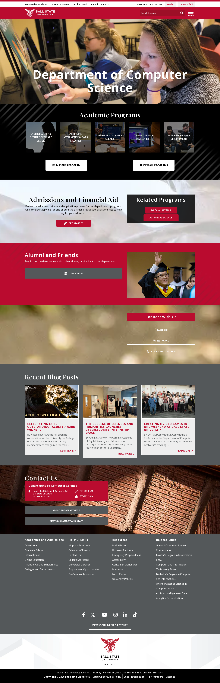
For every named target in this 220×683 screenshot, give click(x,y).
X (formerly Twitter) (163, 351)
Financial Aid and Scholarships (41, 564)
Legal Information (134, 676)
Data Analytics (161, 210)
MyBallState (119, 545)
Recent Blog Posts (52, 377)
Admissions (31, 545)
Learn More (76, 273)
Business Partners (122, 550)
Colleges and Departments (40, 569)
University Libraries (80, 564)
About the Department (66, 510)
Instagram (163, 340)
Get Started (75, 223)
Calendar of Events (79, 550)
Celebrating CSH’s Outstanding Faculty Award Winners (51, 427)
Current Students (60, 4)
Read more (67, 450)
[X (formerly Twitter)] (92, 615)
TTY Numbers (155, 676)
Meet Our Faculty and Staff (66, 521)
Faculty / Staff (79, 4)
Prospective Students (36, 4)
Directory (142, 4)
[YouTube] (104, 615)
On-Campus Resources (81, 574)
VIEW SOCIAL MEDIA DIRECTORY (110, 625)
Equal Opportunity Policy (106, 676)
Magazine (117, 569)
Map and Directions (80, 545)
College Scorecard (79, 559)
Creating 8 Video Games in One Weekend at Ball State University (166, 427)
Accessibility (119, 559)
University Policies (122, 579)
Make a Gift (186, 4)
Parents (105, 4)
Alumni (94, 4)
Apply (170, 4)
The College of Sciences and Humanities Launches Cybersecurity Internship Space (109, 428)
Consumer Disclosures (125, 564)
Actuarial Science (161, 217)
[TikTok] (135, 615)
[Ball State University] (110, 652)
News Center (119, 574)
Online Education (34, 559)
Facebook (162, 329)
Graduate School (34, 550)
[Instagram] (115, 615)
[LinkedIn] (125, 615)
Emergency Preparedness (126, 555)
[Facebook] (83, 615)
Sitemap (170, 676)
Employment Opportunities (84, 569)
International (32, 555)
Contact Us (156, 4)
